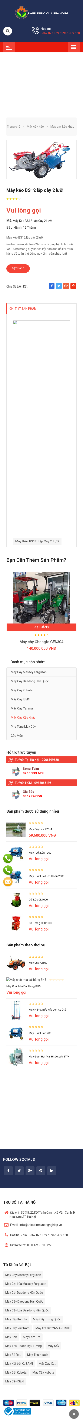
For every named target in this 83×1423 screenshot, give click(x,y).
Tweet (59, 288)
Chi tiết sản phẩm (23, 308)
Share (51, 288)
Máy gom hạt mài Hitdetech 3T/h (49, 1056)
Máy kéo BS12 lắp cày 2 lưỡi (37, 541)
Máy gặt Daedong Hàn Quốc (24, 1292)
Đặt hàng (18, 268)
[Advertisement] (41, 82)
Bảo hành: (14, 227)
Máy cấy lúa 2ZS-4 (40, 829)
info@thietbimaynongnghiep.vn (36, 1225)
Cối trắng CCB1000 (40, 923)
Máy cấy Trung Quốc (47, 1319)
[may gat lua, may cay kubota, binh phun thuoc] (41, 12)
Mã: (9, 221)
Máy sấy (53, 1346)
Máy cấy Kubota (16, 1319)
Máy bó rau (13, 1354)
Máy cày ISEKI (20, 699)
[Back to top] (74, 1414)
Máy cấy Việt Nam (17, 1328)
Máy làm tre (31, 1337)
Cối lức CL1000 (38, 899)
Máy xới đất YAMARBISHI (53, 1328)
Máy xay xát (47, 1363)
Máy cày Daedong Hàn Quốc (30, 681)
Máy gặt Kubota (16, 1372)
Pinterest (73, 288)
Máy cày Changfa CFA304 (41, 642)
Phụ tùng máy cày (23, 726)
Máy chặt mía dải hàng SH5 (23, 986)
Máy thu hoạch (37, 1354)
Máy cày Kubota (22, 690)
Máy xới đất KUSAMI (19, 1363)
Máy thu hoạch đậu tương (23, 1346)
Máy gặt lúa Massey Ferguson (25, 1283)
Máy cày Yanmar (22, 708)
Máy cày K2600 (38, 962)
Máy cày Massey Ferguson (29, 672)
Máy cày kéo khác (23, 717)
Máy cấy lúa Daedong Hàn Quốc (27, 1310)
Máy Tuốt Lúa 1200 (40, 852)
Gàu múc (17, 735)
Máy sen (11, 1337)
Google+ (66, 288)
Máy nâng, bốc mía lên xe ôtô (47, 1009)
